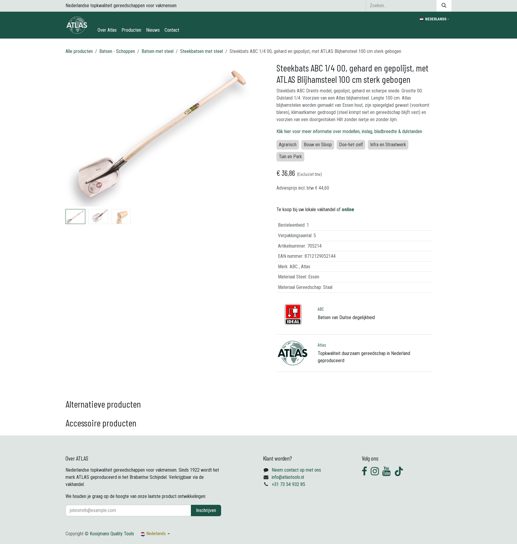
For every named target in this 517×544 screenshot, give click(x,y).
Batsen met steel (158, 51)
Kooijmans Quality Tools (112, 534)
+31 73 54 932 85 (288, 484)
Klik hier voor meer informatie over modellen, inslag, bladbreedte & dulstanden (349, 131)
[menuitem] (107, 30)
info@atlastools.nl (288, 477)
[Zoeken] (444, 5)
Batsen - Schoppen (117, 51)
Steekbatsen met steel (201, 51)
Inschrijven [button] (206, 510)
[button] (75, 134)
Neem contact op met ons (296, 470)
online (348, 209)
